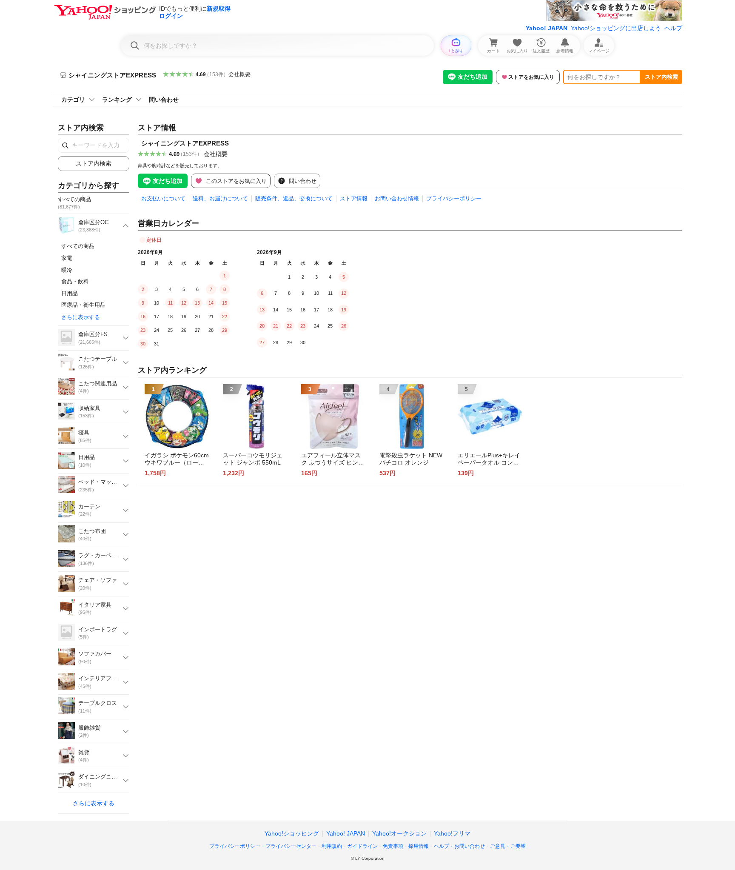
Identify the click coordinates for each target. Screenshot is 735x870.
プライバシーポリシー (453, 198)
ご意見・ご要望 (508, 846)
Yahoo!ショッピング (292, 833)
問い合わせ (164, 99)
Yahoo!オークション (399, 833)
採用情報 (418, 846)
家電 (66, 258)
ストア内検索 (661, 77)
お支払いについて (163, 198)
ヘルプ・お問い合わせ (459, 846)
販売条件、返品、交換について (294, 198)
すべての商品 (77, 246)
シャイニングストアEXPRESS (185, 143)
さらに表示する (80, 317)
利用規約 (332, 846)
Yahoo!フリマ (452, 833)
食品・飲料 (75, 281)
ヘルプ (673, 28)
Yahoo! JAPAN (546, 28)
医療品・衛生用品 (83, 305)
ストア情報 (354, 198)
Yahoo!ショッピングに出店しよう (616, 28)
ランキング (117, 99)
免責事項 (393, 846)
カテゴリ (73, 99)
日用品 (69, 293)
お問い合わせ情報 (397, 198)
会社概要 (239, 74)
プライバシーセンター (290, 846)
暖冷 (66, 270)
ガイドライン (362, 846)
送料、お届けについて (220, 198)
